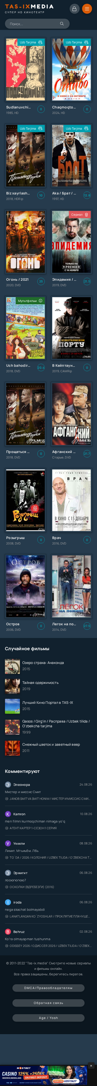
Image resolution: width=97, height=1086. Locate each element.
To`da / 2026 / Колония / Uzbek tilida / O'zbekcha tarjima (51, 857)
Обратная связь (48, 1003)
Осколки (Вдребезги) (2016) (32, 887)
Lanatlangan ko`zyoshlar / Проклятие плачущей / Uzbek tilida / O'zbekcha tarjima (51, 916)
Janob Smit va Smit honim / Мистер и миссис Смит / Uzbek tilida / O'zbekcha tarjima (51, 799)
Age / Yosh (48, 1018)
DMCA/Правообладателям (48, 988)
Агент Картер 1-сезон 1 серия (33, 828)
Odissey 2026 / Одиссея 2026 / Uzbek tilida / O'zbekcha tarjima (51, 946)
